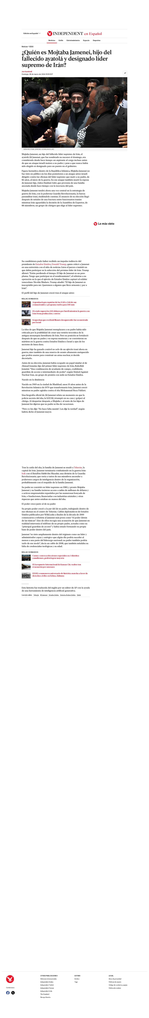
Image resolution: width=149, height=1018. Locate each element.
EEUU (31, 46)
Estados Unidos (43, 264)
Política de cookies (115, 988)
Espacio (86, 40)
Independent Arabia (46, 982)
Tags (76, 982)
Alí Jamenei (43, 595)
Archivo (76, 979)
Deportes (96, 40)
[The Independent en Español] (74, 33)
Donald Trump (59, 264)
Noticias (52, 40)
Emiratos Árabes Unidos (68, 595)
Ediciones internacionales (48, 979)
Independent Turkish (47, 985)
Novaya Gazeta (45, 997)
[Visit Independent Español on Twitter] (13, 992)
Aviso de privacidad (115, 979)
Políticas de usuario (115, 982)
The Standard (44, 994)
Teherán (78, 468)
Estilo (61, 40)
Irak (24, 474)
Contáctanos (10, 988)
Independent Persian (47, 988)
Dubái (79, 595)
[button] (32, 33)
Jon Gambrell (27, 72)
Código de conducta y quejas (118, 985)
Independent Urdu (46, 991)
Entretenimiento (73, 40)
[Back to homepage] (23, 979)
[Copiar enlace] (125, 73)
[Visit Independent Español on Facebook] (8, 992)
